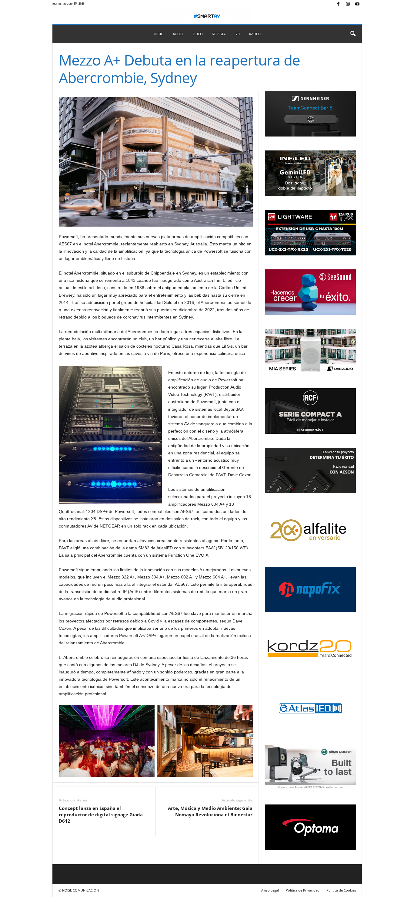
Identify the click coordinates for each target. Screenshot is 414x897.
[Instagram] (348, 4)
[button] (352, 34)
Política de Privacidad (302, 890)
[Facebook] (338, 4)
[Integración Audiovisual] (207, 16)
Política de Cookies (341, 890)
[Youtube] (357, 4)
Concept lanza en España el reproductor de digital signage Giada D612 (101, 814)
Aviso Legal (270, 890)
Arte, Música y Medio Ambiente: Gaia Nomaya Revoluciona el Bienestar (210, 811)
